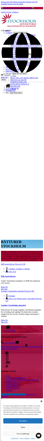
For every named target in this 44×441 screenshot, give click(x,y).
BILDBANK (15, 86)
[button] (41, 401)
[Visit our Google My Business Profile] (7, 357)
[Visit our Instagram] (7, 360)
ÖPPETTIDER (11, 386)
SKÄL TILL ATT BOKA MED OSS (24, 78)
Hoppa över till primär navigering (13, 2)
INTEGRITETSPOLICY (19, 84)
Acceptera (23, 421)
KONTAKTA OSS (13, 388)
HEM (8, 376)
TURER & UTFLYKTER (15, 378)
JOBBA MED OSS (13, 384)
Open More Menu (16, 93)
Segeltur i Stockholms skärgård (13, 305)
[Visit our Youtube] (7, 367)
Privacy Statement (25, 438)
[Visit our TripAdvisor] (8, 363)
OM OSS (9, 390)
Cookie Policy (15, 438)
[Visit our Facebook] (7, 354)
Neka (23, 427)
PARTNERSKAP (12, 382)
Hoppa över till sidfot (15, 4)
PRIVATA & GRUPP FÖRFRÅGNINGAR (18, 81)
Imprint (33, 438)
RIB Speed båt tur (8, 276)
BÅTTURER (11, 89)
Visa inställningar (23, 434)
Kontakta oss (10, 90)
